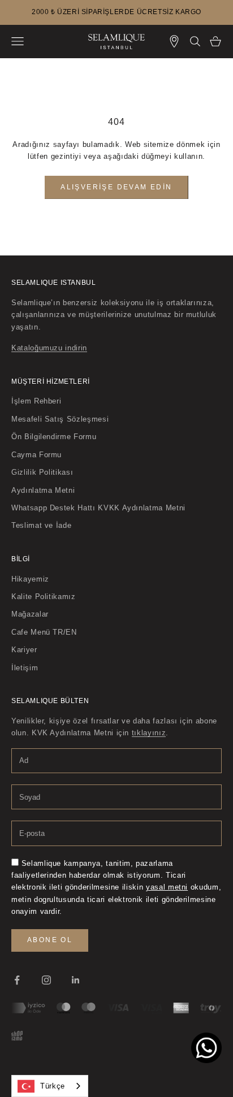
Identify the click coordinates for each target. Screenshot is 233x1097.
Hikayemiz (30, 579)
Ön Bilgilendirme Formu (53, 436)
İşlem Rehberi (36, 401)
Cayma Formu (36, 454)
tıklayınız (149, 733)
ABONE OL (49, 940)
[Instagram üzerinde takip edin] (46, 980)
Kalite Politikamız (43, 596)
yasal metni (167, 887)
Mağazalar (30, 614)
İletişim (24, 668)
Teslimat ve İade (41, 525)
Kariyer (24, 649)
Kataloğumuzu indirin (49, 348)
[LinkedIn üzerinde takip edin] (75, 980)
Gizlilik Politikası (42, 472)
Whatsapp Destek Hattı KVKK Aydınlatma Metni (98, 508)
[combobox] (49, 1086)
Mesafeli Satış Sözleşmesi (60, 419)
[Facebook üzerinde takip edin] (17, 980)
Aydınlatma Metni (43, 490)
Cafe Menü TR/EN (44, 632)
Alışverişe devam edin (116, 187)
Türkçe (52, 1086)
